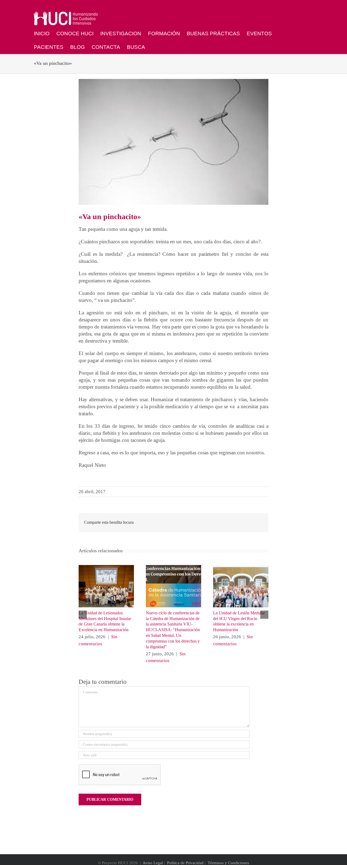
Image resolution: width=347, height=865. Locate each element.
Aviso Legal (153, 863)
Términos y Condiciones (228, 863)
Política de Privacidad (185, 863)
